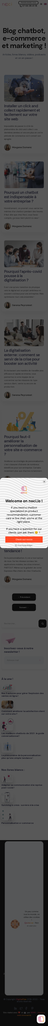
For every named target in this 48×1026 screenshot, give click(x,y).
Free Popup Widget (25, 545)
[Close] (44, 481)
